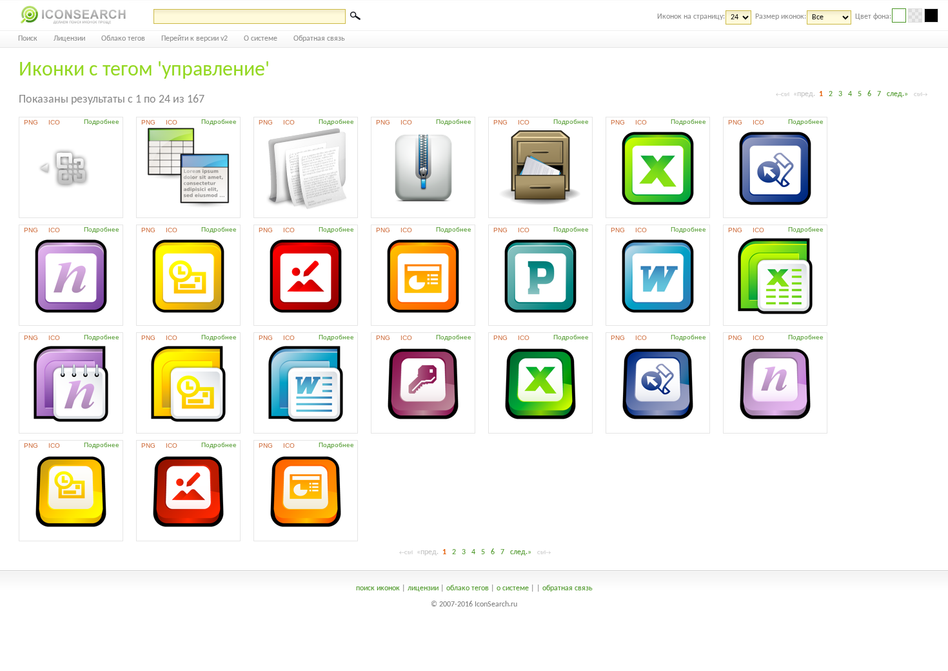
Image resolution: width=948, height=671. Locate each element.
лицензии (423, 588)
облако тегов (467, 588)
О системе (260, 39)
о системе (513, 588)
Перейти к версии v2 (194, 39)
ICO (54, 122)
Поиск (27, 39)
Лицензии (69, 39)
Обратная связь (319, 39)
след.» (897, 94)
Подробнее (101, 121)
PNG (31, 122)
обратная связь (567, 588)
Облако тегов (123, 39)
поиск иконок (378, 588)
